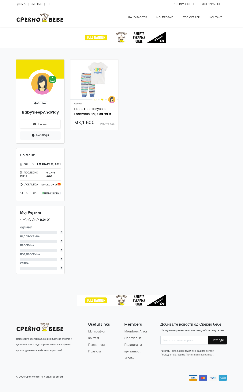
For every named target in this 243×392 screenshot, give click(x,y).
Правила (94, 351)
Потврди (217, 340)
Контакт (216, 17)
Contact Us (132, 338)
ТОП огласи (191, 17)
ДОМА (21, 4)
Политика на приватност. (200, 354)
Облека (78, 103)
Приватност (96, 345)
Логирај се (182, 4)
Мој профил (165, 17)
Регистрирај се (209, 4)
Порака (42, 124)
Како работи (137, 17)
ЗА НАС (37, 4)
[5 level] (41, 85)
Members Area (135, 331)
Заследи (42, 135)
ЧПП (51, 4)
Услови (129, 358)
